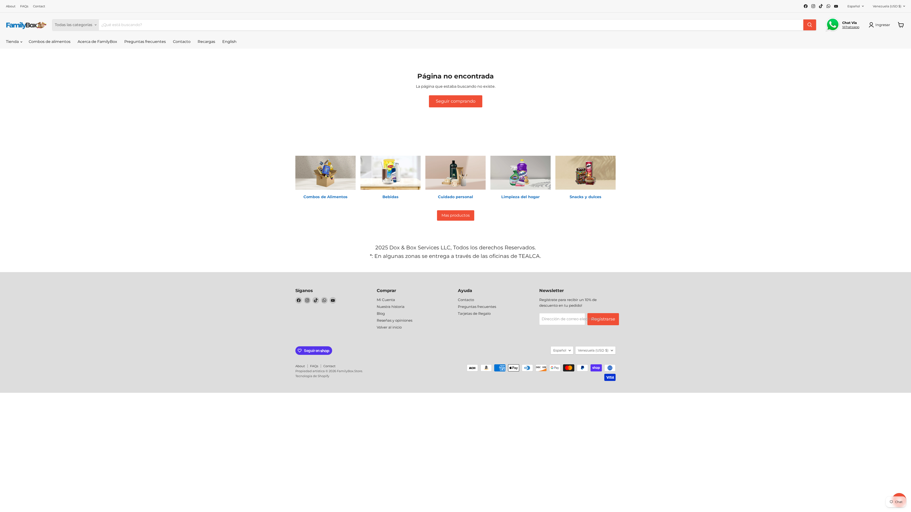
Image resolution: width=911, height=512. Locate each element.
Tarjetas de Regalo (474, 313)
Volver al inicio (389, 327)
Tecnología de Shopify (312, 376)
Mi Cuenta (386, 299)
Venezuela (887, 6)
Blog (381, 313)
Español (853, 6)
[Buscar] (809, 24)
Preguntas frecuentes (145, 41)
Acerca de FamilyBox (97, 41)
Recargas (206, 41)
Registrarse (603, 319)
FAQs (24, 6)
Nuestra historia (390, 306)
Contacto (182, 41)
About (10, 6)
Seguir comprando (455, 101)
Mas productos (456, 215)
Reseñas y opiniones (394, 320)
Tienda (13, 41)
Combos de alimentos (49, 41)
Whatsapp (850, 27)
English (229, 41)
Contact (39, 6)
